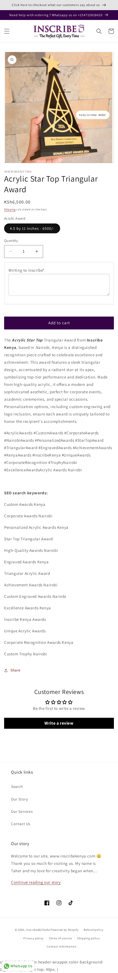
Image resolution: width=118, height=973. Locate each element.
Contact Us (20, 823)
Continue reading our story (36, 882)
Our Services (22, 811)
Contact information (61, 946)
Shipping (10, 209)
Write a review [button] (58, 723)
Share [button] (15, 670)
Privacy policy (33, 938)
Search (17, 786)
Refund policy (93, 930)
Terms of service (60, 938)
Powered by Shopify (64, 930)
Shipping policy (88, 938)
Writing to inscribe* (26, 270)
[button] (7, 31)
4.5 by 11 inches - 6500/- (32, 228)
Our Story (19, 799)
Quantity (11, 240)
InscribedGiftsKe (38, 930)
